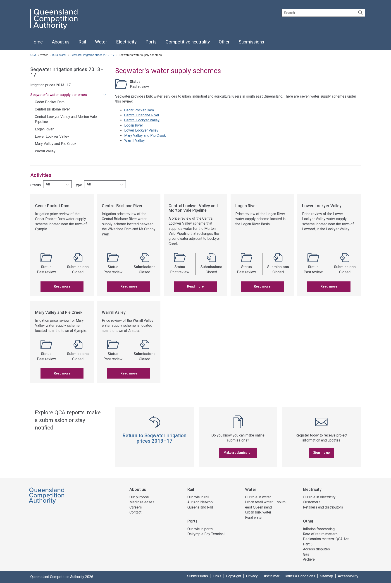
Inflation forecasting (319, 529)
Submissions (197, 576)
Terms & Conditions (299, 576)
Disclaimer (270, 576)
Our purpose (139, 497)
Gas (306, 554)
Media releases (141, 502)
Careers (135, 507)
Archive (309, 559)
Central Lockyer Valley (142, 120)
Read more (62, 286)
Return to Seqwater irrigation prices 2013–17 (154, 438)
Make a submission (238, 452)
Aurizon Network (200, 502)
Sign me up (321, 452)
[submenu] (60, 42)
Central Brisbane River (52, 109)
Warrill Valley (45, 151)
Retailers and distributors (323, 507)
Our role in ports (200, 529)
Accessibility (348, 576)
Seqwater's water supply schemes (58, 95)
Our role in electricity (319, 497)
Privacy (252, 576)
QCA (33, 55)
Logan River (44, 129)
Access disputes (316, 549)
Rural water (59, 55)
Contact (135, 512)
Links (217, 576)
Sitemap (326, 576)
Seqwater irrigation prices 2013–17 (93, 55)
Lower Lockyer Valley (52, 136)
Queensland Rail (200, 507)
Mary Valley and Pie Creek (55, 144)
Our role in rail (198, 497)
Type (78, 185)
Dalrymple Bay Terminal (205, 534)
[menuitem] (36, 44)
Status (35, 185)
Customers (311, 502)
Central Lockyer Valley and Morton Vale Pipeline (66, 119)
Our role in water (258, 497)
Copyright (233, 576)
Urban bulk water (258, 512)
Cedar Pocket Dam (49, 102)
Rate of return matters (320, 534)
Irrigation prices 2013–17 (50, 85)
